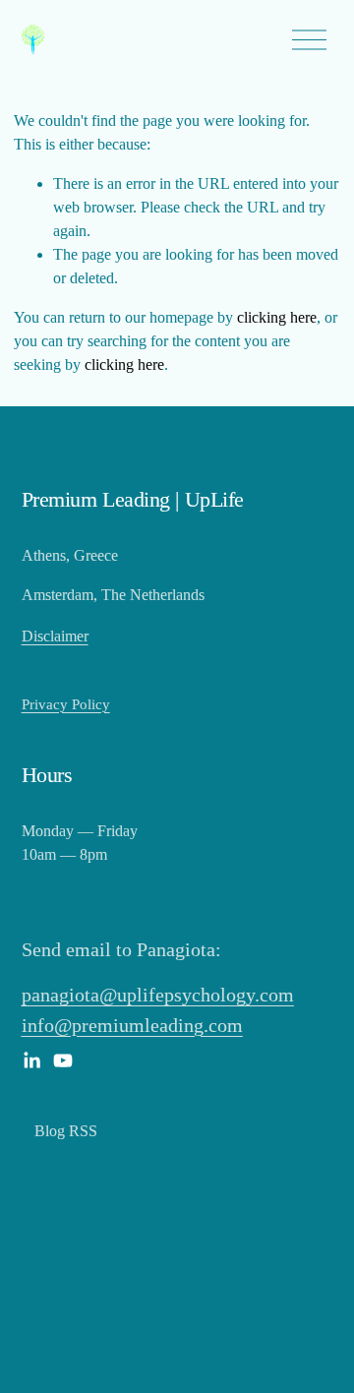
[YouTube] (63, 1060)
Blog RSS (65, 1130)
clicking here (277, 317)
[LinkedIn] (31, 1060)
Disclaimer (55, 636)
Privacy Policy (66, 704)
